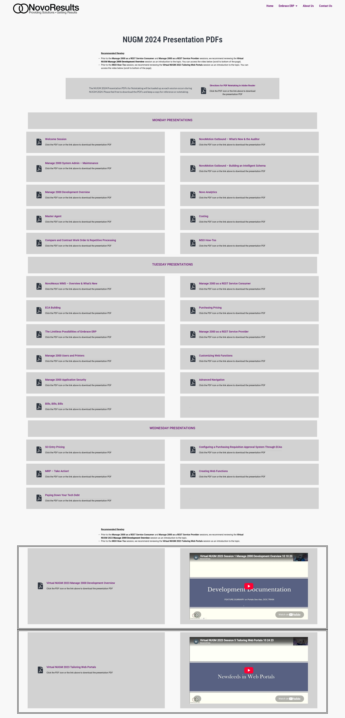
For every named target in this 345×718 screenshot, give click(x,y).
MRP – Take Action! (57, 471)
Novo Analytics (208, 192)
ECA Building (53, 307)
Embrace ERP (286, 6)
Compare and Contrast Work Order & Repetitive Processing (80, 240)
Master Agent (53, 216)
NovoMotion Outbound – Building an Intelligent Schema (232, 165)
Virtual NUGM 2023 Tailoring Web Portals (71, 667)
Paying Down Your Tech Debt (62, 495)
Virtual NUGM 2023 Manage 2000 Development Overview (80, 583)
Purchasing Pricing (210, 307)
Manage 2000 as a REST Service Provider (224, 331)
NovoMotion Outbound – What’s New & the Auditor (229, 139)
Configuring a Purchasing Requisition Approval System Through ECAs (240, 447)
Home (269, 6)
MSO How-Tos (207, 240)
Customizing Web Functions (215, 355)
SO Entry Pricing (55, 447)
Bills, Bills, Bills (54, 403)
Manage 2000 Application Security (65, 379)
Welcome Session (55, 139)
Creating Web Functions (213, 471)
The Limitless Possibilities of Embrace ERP (70, 331)
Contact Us (325, 6)
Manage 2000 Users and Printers (64, 355)
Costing (203, 216)
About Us (308, 6)
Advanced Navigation (212, 379)
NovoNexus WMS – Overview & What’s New (71, 283)
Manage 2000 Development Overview (67, 192)
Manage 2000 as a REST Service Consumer (225, 283)
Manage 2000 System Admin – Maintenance (71, 163)
